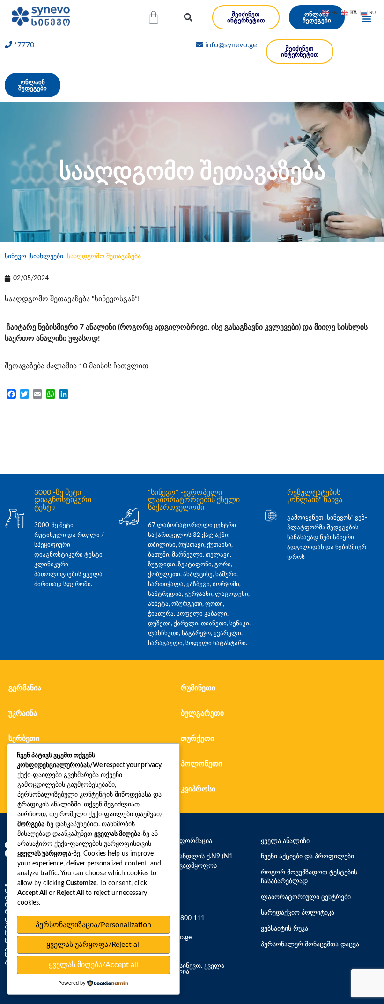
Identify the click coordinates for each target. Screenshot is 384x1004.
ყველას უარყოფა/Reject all (93, 944)
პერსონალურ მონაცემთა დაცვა (310, 944)
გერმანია (24, 688)
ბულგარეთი (202, 713)
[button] (188, 17)
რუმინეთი (198, 688)
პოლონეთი (201, 764)
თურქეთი (197, 738)
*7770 (24, 45)
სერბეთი (23, 738)
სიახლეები (46, 256)
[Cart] (153, 17)
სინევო (15, 256)
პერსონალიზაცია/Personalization (93, 925)
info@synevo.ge (231, 45)
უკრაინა (22, 713)
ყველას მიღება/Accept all (93, 964)
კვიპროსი (198, 789)
